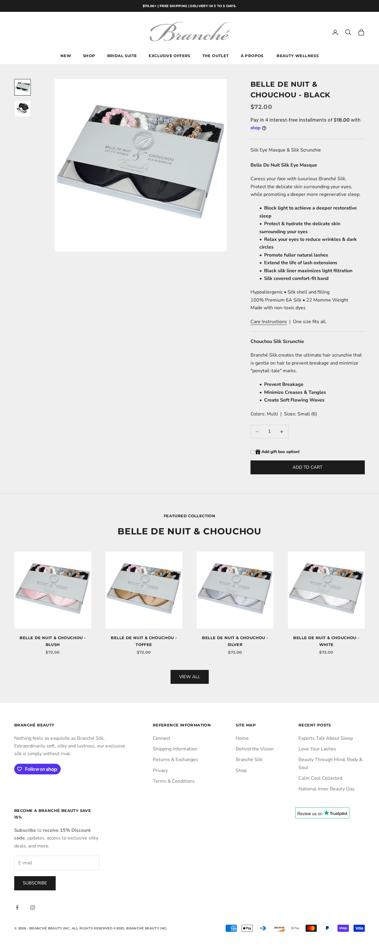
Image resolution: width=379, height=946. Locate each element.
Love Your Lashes (317, 749)
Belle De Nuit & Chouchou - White (326, 641)
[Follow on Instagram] (33, 907)
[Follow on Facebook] (17, 907)
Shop (241, 770)
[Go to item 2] (22, 108)
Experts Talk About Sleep (325, 738)
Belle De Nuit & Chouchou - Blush (53, 641)
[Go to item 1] (22, 87)
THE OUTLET (215, 56)
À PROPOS (253, 56)
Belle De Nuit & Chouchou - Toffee (144, 641)
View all (189, 677)
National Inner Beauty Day (326, 789)
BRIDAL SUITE (122, 56)
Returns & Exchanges (175, 759)
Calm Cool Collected (320, 778)
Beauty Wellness (298, 56)
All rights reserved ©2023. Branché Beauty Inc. (120, 928)
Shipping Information (175, 749)
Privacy (160, 770)
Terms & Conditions (174, 781)
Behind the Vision (255, 749)
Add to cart (307, 467)
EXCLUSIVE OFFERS (169, 56)
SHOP (89, 56)
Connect (161, 738)
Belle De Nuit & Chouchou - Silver (235, 641)
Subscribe (35, 883)
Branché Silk (249, 759)
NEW (65, 56)
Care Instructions (268, 321)
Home (242, 738)
